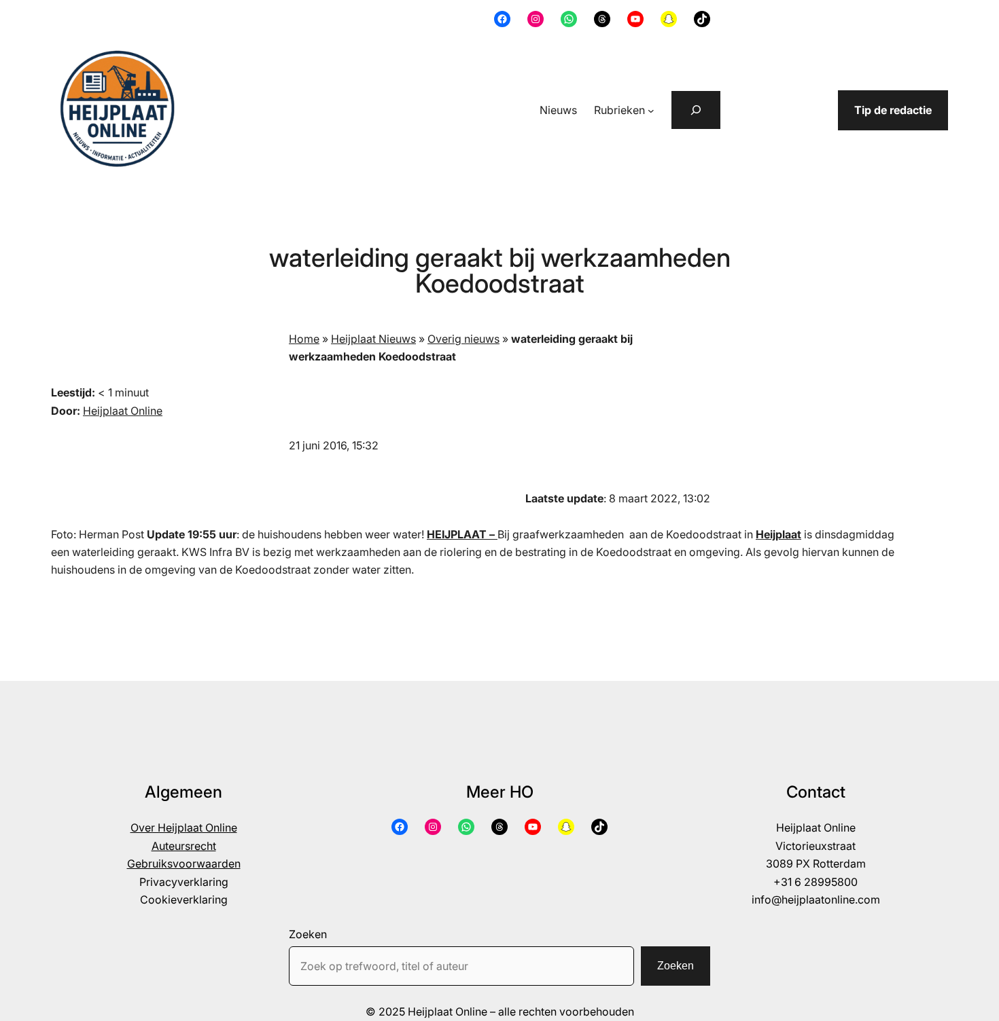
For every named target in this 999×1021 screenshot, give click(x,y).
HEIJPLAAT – (462, 534)
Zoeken (308, 934)
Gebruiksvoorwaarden (184, 863)
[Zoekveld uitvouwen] (695, 110)
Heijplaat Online (122, 410)
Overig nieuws (463, 339)
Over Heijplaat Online (183, 827)
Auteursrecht (184, 846)
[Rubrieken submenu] (651, 110)
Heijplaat (778, 534)
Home (304, 339)
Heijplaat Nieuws (373, 339)
